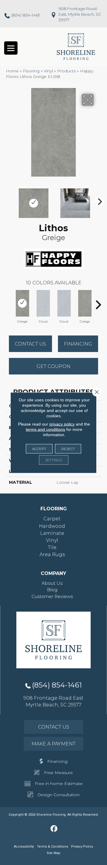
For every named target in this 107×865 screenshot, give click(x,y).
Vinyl (48, 71)
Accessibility (24, 846)
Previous (9, 200)
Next (98, 200)
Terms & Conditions (52, 846)
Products (66, 71)
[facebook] (54, 829)
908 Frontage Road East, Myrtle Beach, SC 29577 (80, 14)
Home (12, 71)
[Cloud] (43, 303)
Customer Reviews (52, 596)
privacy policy (62, 423)
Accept (39, 448)
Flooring (31, 71)
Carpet (52, 519)
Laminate (52, 533)
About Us (52, 583)
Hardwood (52, 526)
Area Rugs (52, 554)
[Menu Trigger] (11, 48)
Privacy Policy (82, 846)
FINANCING (78, 344)
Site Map (53, 853)
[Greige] (22, 303)
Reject (68, 448)
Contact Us (30, 344)
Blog (52, 589)
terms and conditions (45, 429)
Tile (52, 547)
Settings (53, 459)
